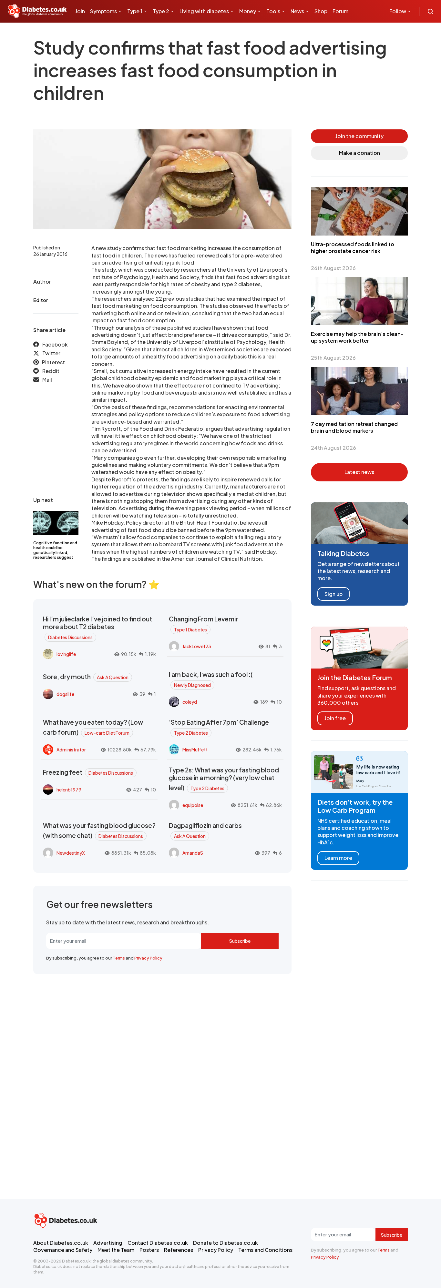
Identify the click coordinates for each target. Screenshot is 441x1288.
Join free (335, 718)
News (297, 11)
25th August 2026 (333, 357)
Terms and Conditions (265, 1249)
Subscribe (240, 941)
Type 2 (161, 11)
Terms (119, 958)
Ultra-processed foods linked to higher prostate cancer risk (352, 247)
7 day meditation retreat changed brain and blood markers (354, 427)
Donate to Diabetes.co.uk (225, 1242)
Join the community (359, 136)
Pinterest (53, 362)
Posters (149, 1249)
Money (247, 11)
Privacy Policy (148, 958)
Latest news (359, 471)
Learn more (338, 857)
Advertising (107, 1242)
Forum (340, 11)
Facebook (55, 344)
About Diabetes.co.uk (60, 1242)
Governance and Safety (62, 1249)
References (178, 1249)
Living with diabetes (204, 11)
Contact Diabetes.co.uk (158, 1242)
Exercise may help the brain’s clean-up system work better (357, 337)
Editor (40, 300)
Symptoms (103, 11)
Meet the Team (115, 1249)
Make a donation (359, 152)
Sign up (333, 593)
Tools (273, 11)
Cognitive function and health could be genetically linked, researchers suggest (55, 550)
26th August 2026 (333, 268)
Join (80, 11)
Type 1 (134, 11)
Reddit (50, 371)
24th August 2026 (333, 447)
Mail (47, 380)
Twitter (51, 353)
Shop (320, 11)
